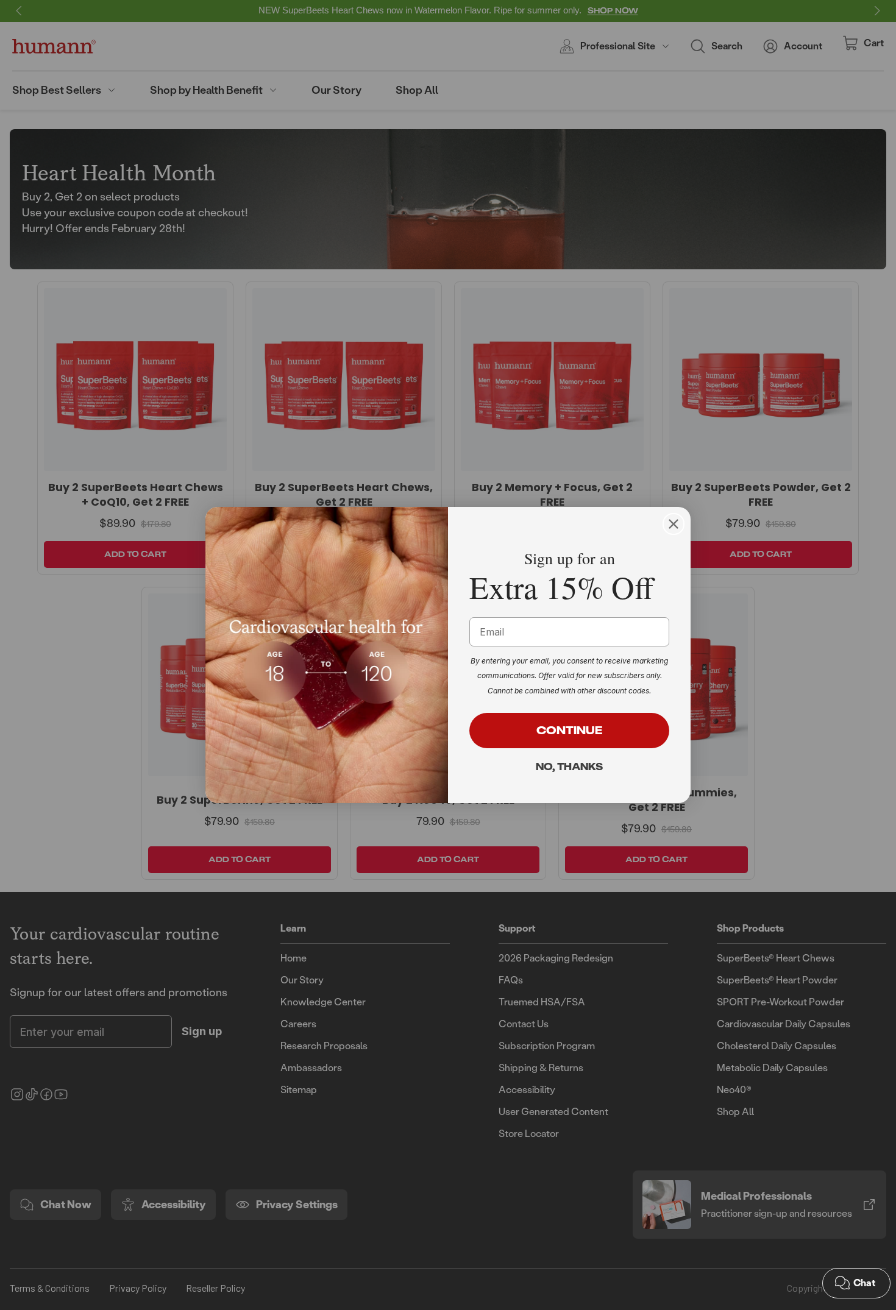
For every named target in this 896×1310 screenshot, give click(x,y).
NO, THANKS (569, 766)
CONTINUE (569, 730)
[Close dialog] (673, 524)
